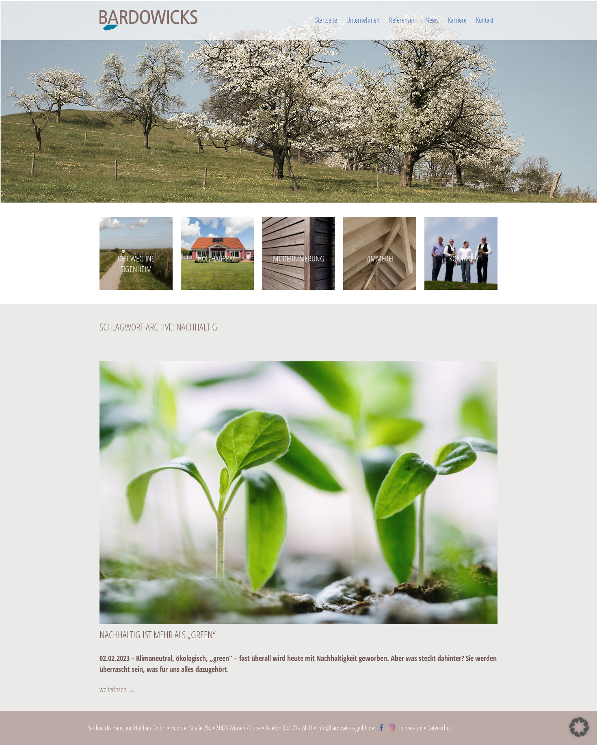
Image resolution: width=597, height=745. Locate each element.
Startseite (326, 20)
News (432, 20)
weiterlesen (117, 689)
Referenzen (402, 20)
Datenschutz (440, 727)
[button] (579, 727)
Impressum (410, 727)
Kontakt (484, 20)
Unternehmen (363, 20)
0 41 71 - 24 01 (297, 727)
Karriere (457, 20)
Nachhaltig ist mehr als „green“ (158, 634)
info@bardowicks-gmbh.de (345, 727)
